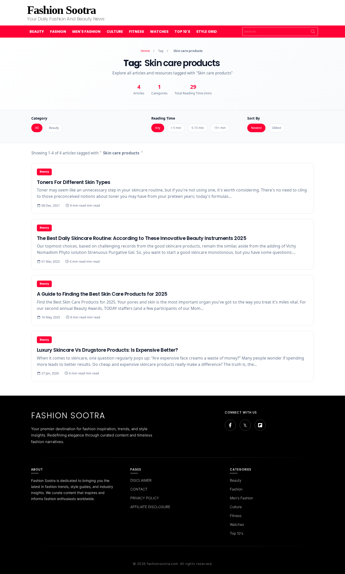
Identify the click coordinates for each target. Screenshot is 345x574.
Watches (159, 31)
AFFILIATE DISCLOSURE (150, 507)
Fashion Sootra (61, 10)
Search (313, 31)
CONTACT (138, 489)
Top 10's (182, 31)
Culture (115, 31)
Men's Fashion (86, 31)
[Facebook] (230, 425)
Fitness (136, 31)
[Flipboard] (260, 425)
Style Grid (206, 31)
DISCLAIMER (141, 480)
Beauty (37, 31)
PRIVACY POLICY (144, 498)
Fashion (58, 31)
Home (145, 51)
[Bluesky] (245, 425)
